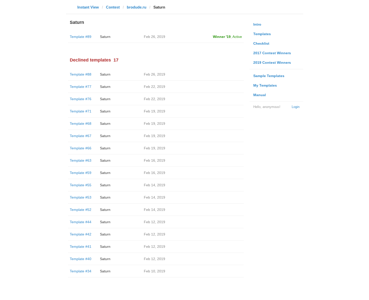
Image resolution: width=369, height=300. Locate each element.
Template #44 (80, 222)
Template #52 (80, 210)
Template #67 (80, 136)
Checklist (261, 43)
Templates (262, 34)
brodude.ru (136, 7)
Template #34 (80, 271)
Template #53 (80, 197)
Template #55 (80, 185)
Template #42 (80, 234)
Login (295, 107)
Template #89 (80, 37)
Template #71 (80, 111)
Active (237, 37)
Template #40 (80, 259)
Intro (257, 24)
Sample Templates (268, 76)
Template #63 (80, 160)
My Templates (265, 85)
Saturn (105, 37)
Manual (259, 95)
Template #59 (80, 173)
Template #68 (80, 124)
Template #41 (80, 247)
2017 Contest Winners (272, 53)
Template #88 (80, 74)
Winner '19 (222, 37)
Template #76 (80, 99)
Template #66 (80, 148)
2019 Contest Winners (272, 63)
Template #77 (80, 87)
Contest (113, 7)
